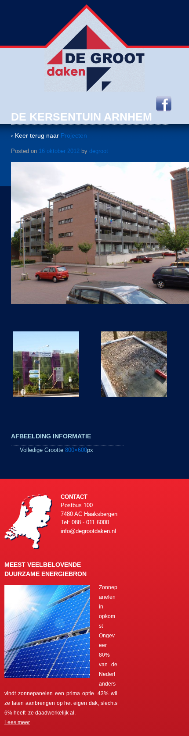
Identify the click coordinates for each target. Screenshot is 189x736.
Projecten (74, 135)
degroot (98, 151)
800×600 (76, 450)
